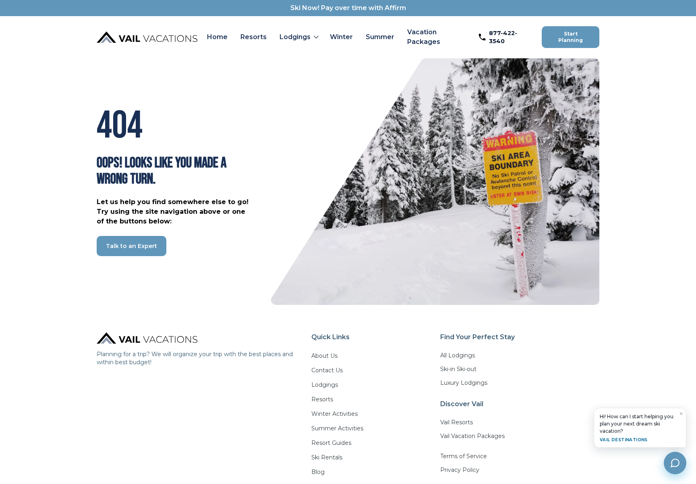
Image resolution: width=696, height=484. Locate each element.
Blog (318, 472)
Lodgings (295, 37)
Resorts (253, 37)
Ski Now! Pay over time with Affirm (348, 8)
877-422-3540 (503, 37)
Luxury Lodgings (463, 382)
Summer (380, 37)
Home (217, 37)
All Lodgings (457, 355)
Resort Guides (331, 442)
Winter (341, 37)
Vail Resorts (456, 422)
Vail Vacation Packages (472, 436)
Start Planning (570, 37)
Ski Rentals (326, 457)
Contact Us (327, 370)
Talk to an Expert (131, 246)
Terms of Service (463, 456)
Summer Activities (337, 428)
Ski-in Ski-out (458, 369)
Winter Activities (334, 413)
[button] (298, 37)
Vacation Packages (423, 37)
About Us (324, 355)
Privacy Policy (459, 470)
